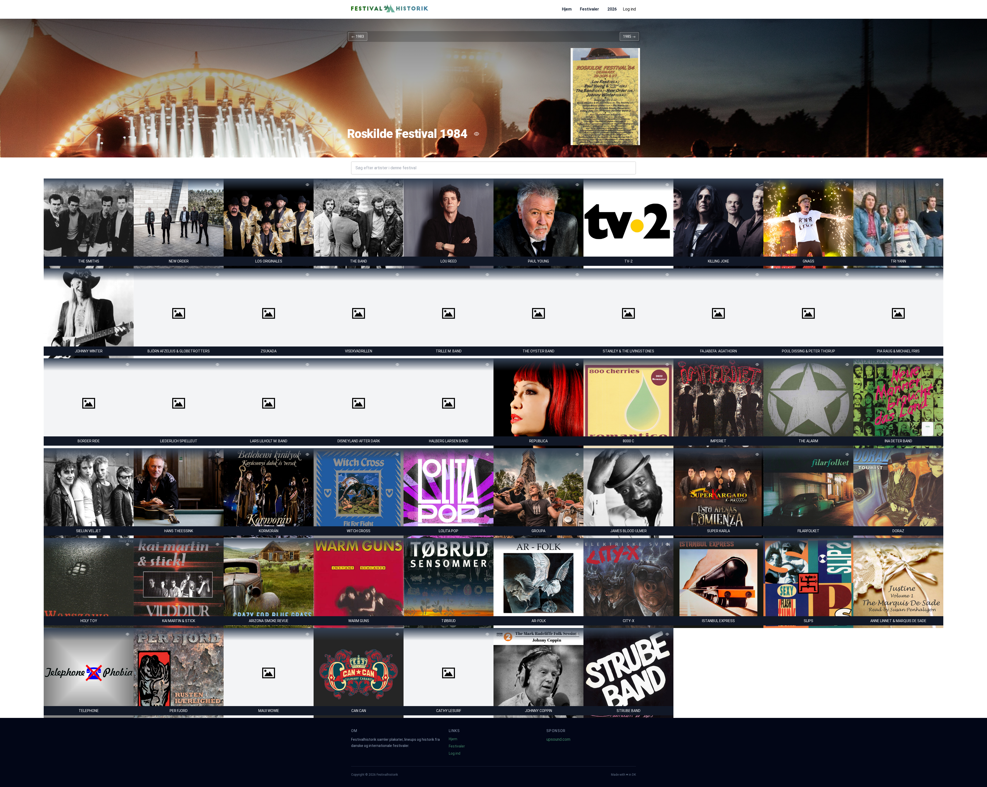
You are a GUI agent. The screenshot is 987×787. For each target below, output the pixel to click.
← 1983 (357, 36)
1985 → (629, 36)
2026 (612, 9)
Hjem (567, 9)
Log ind (629, 9)
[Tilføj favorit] (476, 134)
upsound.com (558, 739)
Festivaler (589, 9)
